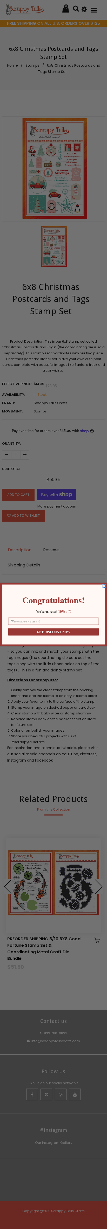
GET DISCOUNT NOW (53, 632)
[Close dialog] (104, 586)
